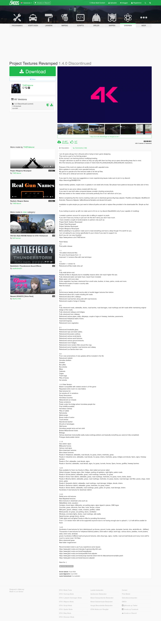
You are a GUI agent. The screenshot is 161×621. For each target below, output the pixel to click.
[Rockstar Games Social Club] (29, 87)
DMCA (124, 601)
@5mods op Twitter (130, 605)
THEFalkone (27, 85)
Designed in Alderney (16, 589)
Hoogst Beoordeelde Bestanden (101, 605)
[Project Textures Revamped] (104, 94)
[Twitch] (23, 87)
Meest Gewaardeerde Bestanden (101, 598)
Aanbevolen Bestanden (98, 594)
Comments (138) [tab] (80, 148)
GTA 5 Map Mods (65, 613)
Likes (75, 143)
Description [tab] (64, 148)
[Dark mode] (145, 2)
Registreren (137, 3)
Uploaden (113, 3)
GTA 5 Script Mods (65, 605)
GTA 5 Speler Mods (66, 609)
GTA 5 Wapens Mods (66, 601)
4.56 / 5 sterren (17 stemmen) (143, 143)
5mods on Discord (130, 613)
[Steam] (26, 87)
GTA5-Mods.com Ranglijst (99, 609)
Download (35, 71)
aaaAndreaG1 (17, 268)
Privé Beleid (126, 594)
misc (25, 212)
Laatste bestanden (96, 590)
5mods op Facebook (131, 609)
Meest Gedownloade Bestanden (101, 601)
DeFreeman (16, 238)
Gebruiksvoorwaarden (129, 598)
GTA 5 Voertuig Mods (66, 594)
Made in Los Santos (16, 591)
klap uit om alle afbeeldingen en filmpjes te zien (104, 136)
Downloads (65, 143)
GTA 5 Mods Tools (65, 590)
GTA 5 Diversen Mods (66, 617)
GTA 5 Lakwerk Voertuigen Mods (70, 598)
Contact (124, 590)
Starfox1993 (16, 299)
